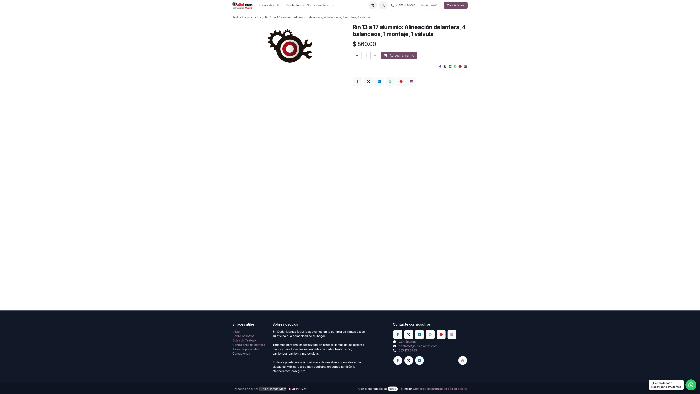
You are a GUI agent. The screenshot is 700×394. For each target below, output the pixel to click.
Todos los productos (246, 17)
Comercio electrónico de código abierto (440, 389)
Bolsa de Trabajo (244, 340)
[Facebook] (440, 66)
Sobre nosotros (243, 336)
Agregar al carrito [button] (401, 55)
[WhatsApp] (455, 66)
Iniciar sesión (430, 5)
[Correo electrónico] (465, 66)
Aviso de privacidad (245, 349)
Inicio (236, 331)
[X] (445, 66)
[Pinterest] (460, 66)
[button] (383, 5)
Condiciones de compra (248, 345)
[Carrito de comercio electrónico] (372, 5)
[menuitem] (266, 5)
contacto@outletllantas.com (418, 346)
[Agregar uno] (374, 55)
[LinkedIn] (450, 66)
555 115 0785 (408, 350)
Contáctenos (455, 5)
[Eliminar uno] (357, 55)
